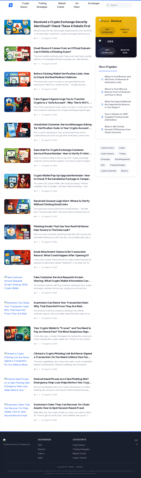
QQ (136, 440)
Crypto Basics (25, 5)
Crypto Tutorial (79, 458)
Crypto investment (108, 171)
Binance (124, 171)
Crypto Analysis (107, 154)
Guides (122, 148)
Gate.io (41, 453)
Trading (122, 154)
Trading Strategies (42, 5)
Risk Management (122, 159)
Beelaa (71, 467)
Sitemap (79, 467)
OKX (103, 165)
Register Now (125, 30)
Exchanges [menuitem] (93, 3)
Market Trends (61, 5)
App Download (107, 30)
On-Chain (77, 5)
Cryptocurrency (107, 148)
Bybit (40, 458)
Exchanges (105, 159)
